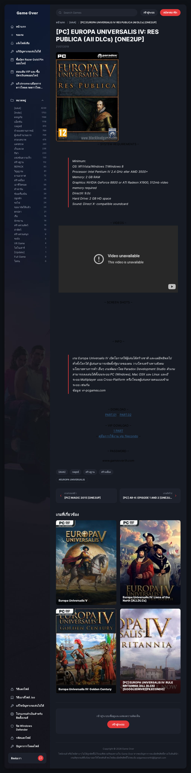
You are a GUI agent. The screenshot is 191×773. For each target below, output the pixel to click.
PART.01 (110, 415)
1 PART (118, 431)
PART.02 (125, 415)
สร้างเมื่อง (106, 472)
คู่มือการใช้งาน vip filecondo (118, 436)
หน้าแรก (60, 22)
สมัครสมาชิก (170, 12)
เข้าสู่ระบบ (149, 12)
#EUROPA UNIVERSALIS (72, 479)
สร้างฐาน (90, 472)
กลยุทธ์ (75, 472)
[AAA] (72, 22)
